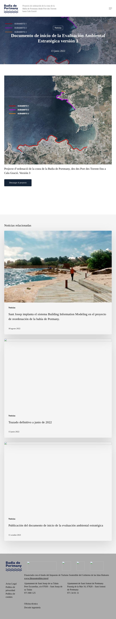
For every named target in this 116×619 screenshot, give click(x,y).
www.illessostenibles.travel (36, 578)
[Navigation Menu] (110, 8)
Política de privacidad (10, 588)
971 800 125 (30, 593)
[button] (18, 182)
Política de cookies (10, 595)
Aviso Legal (11, 584)
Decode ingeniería (32, 607)
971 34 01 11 (73, 593)
